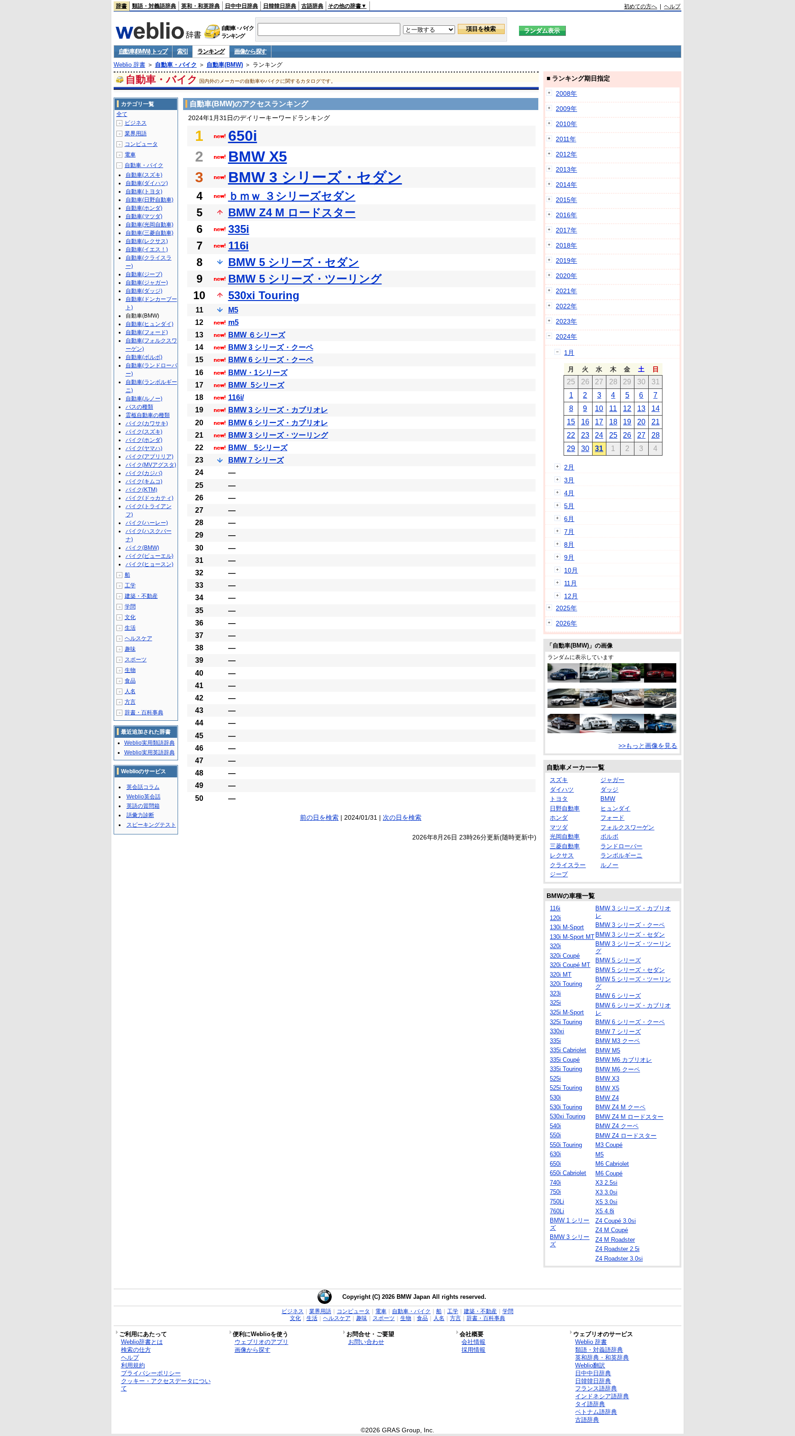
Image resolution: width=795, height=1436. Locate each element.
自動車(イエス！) (147, 249)
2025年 (566, 608)
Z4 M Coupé (611, 1230)
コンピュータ (141, 144)
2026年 (566, 623)
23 (585, 435)
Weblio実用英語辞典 (149, 752)
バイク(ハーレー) (147, 523)
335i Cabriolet (568, 1050)
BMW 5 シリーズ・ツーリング (305, 278)
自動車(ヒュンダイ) (149, 324)
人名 (130, 691)
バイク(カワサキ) (147, 423)
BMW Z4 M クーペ (620, 1107)
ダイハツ (562, 789)
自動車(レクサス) (147, 241)
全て (121, 114)
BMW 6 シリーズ (618, 995)
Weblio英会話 (144, 796)
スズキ (559, 779)
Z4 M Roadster (615, 1239)
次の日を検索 (402, 817)
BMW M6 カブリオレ (623, 1059)
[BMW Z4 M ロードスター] (628, 680)
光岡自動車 (565, 836)
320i (555, 946)
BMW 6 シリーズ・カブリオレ (278, 423)
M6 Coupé (608, 1173)
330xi (557, 1031)
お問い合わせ (366, 1341)
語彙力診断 (140, 815)
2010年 (566, 123)
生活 (130, 628)
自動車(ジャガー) (147, 282)
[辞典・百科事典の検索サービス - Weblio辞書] (158, 36)
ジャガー (612, 779)
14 (655, 408)
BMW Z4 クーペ (617, 1126)
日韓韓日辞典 (279, 6)
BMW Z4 (607, 1097)
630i (555, 1154)
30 (585, 448)
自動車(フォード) (147, 332)
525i (555, 1078)
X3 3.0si (606, 1192)
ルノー (609, 865)
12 (627, 408)
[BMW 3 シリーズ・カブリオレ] (660, 705)
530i (555, 1097)
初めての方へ (640, 6)
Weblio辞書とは (142, 1341)
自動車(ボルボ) (144, 357)
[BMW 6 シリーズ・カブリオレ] (628, 705)
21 (655, 422)
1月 (569, 352)
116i (238, 245)
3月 (569, 480)
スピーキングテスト (151, 825)
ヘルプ (672, 6)
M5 (233, 310)
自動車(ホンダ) (144, 208)
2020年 (566, 275)
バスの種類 (139, 407)
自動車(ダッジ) (144, 291)
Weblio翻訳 (590, 1365)
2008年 (566, 93)
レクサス (562, 855)
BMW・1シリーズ (258, 372)
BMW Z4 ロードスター (626, 1135)
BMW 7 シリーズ (256, 460)
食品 (130, 680)
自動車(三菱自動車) (149, 233)
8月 (569, 544)
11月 (570, 583)
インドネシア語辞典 (602, 1396)
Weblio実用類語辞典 (149, 743)
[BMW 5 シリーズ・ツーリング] (596, 705)
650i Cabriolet (568, 1173)
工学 (130, 585)
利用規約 (133, 1365)
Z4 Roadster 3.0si (619, 1258)
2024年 (566, 336)
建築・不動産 (141, 596)
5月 (569, 506)
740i (555, 1182)
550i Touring (566, 1144)
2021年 (566, 291)
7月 (569, 531)
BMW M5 (607, 1050)
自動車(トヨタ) (144, 191)
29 (571, 448)
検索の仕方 (136, 1349)
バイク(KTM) (141, 489)
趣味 (130, 649)
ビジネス (136, 123)
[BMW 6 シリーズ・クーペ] (563, 731)
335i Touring (566, 1068)
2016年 (566, 215)
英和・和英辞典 (200, 6)
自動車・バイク (176, 64)
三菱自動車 (565, 846)
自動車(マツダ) (144, 216)
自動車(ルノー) (144, 398)
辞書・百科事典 (144, 712)
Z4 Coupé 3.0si (615, 1220)
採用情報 (473, 1349)
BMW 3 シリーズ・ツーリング (278, 435)
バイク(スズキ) (144, 431)
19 (627, 422)
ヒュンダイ (615, 808)
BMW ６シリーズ (256, 335)
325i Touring (566, 1022)
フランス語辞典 (596, 1388)
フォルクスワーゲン (627, 827)
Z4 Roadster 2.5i (617, 1248)
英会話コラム (143, 787)
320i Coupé (565, 955)
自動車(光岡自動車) (149, 224)
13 (641, 408)
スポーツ (136, 659)
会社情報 (473, 1341)
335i (238, 229)
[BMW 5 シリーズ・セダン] (563, 680)
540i (555, 1126)
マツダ (559, 827)
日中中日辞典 (241, 6)
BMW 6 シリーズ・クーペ (270, 360)
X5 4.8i (604, 1211)
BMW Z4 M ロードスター (292, 212)
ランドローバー (621, 846)
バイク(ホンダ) (144, 440)
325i (555, 1002)
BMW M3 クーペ (617, 1040)
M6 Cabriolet (612, 1163)
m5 (233, 322)
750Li (557, 1201)
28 (655, 435)
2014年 (566, 184)
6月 (569, 518)
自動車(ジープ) (144, 274)
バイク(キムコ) (144, 481)
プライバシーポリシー (151, 1373)
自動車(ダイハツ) (147, 183)
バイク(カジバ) (144, 473)
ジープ (559, 874)
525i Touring (566, 1087)
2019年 (566, 260)
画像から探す (250, 51)
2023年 (566, 321)
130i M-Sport (567, 927)
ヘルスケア (138, 638)
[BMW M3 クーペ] (596, 731)
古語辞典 (312, 6)
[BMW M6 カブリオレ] (628, 731)
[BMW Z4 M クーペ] (660, 731)
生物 (130, 670)
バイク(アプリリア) (149, 456)
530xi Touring (264, 295)
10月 (571, 570)
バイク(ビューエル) (149, 556)
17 (599, 422)
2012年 (566, 154)
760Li (557, 1211)
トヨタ (559, 798)
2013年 (566, 169)
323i (555, 993)
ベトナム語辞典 (596, 1411)
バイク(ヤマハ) (144, 448)
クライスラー (568, 865)
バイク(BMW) (142, 547)
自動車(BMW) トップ (143, 51)
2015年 (566, 199)
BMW (607, 798)
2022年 (566, 306)
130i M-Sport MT (572, 936)
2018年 (566, 245)
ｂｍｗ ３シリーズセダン (292, 196)
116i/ (236, 397)
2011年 (566, 139)
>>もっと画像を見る (647, 745)
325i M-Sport (567, 1012)
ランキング (211, 51)
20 (641, 422)
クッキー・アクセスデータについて (166, 1385)
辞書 (121, 6)
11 (613, 408)
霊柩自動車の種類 (148, 415)
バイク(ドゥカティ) (149, 498)
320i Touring (566, 983)
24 (599, 435)
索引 (182, 51)
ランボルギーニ (621, 855)
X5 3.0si (606, 1202)
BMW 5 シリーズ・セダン (293, 262)
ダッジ (609, 789)
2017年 (566, 230)
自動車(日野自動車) (149, 200)
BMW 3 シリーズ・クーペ (270, 347)
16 (585, 422)
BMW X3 (607, 1078)
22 (571, 435)
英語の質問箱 (143, 806)
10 (599, 408)
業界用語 (136, 133)
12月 (571, 596)
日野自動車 (565, 808)
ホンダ (559, 817)
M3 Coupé (608, 1144)
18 (613, 422)
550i (555, 1135)
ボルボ (609, 836)
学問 (130, 606)
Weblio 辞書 (129, 64)
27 (641, 435)
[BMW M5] (596, 680)
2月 (569, 467)
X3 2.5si (606, 1182)
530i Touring (566, 1107)
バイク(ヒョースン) (149, 564)
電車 (130, 154)
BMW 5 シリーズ (618, 960)
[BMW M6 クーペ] (660, 680)
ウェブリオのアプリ (261, 1341)
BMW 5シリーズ (258, 448)
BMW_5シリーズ (256, 385)
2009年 (566, 108)
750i (555, 1191)
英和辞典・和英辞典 (602, 1357)
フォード (612, 817)
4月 (569, 493)
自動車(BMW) (225, 64)
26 (627, 435)
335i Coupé (565, 1059)
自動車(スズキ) (144, 175)
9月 (569, 557)
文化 (130, 617)
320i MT (560, 974)
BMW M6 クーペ (617, 1069)
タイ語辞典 (590, 1404)
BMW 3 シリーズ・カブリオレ (278, 410)
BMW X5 (257, 156)
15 (571, 422)
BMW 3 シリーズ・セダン (315, 177)
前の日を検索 (319, 817)
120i (555, 918)
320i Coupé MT (570, 964)
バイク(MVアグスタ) (151, 465)
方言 (130, 702)
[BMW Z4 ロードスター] (563, 705)
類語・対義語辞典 (154, 6)
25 (613, 435)
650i (242, 135)
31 (599, 448)
